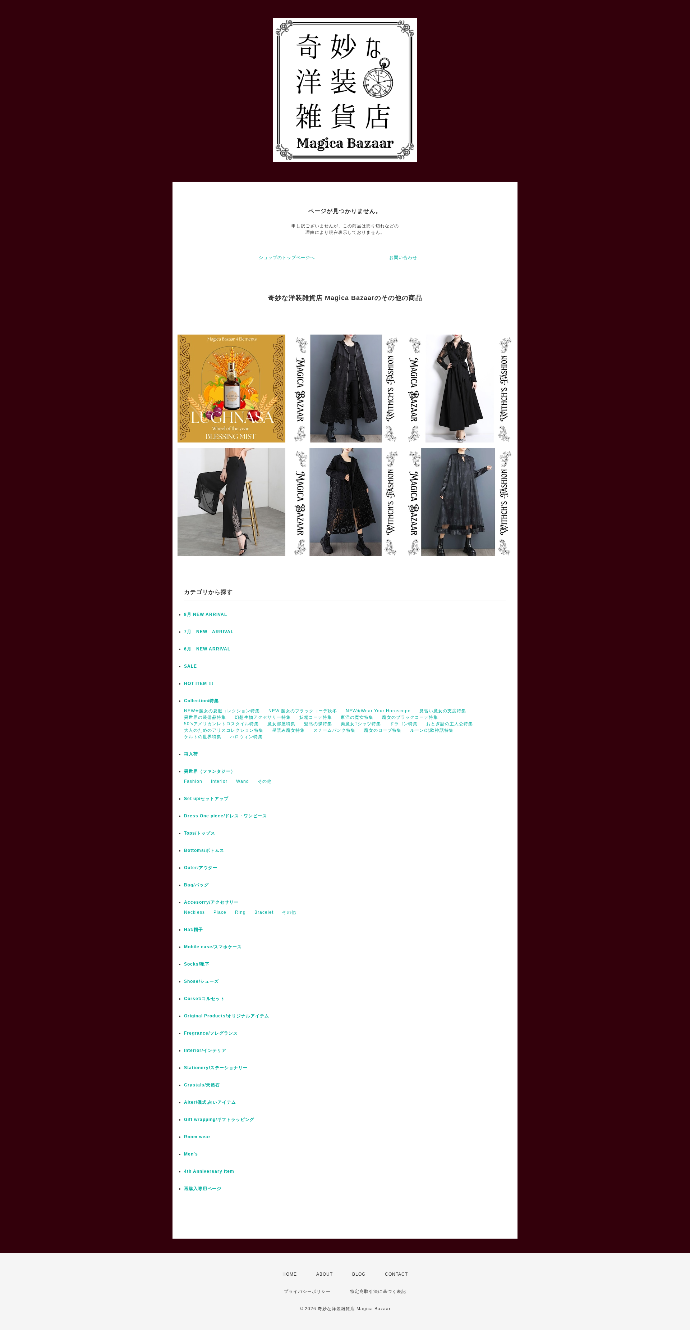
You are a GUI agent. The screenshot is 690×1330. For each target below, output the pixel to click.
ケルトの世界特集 (202, 736)
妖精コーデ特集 (315, 717)
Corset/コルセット (204, 998)
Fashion (193, 781)
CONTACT (396, 1274)
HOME (289, 1274)
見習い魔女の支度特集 (442, 710)
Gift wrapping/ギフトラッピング (219, 1119)
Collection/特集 (201, 700)
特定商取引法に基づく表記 (378, 1291)
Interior (219, 781)
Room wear (197, 1136)
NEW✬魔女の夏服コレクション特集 (222, 710)
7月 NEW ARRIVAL (209, 631)
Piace (219, 912)
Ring (240, 912)
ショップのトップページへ (287, 257)
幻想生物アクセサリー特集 (263, 717)
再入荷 (191, 754)
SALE (190, 666)
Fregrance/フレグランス (211, 1033)
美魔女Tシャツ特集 (361, 723)
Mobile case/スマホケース (213, 946)
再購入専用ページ (202, 1188)
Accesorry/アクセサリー (211, 902)
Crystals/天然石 (202, 1085)
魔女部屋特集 (281, 723)
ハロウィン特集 (246, 736)
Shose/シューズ (201, 981)
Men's (191, 1154)
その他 (265, 781)
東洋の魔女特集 (357, 717)
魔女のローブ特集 (382, 730)
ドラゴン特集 (404, 723)
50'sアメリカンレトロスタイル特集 (221, 723)
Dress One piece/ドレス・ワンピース (225, 815)
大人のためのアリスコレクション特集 (223, 730)
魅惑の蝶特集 (318, 723)
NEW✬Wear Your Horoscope (378, 710)
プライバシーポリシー (307, 1291)
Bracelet (263, 912)
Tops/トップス (199, 833)
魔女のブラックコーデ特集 (410, 717)
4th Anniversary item (209, 1171)
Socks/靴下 (197, 964)
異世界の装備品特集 (205, 717)
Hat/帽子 (193, 929)
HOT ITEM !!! (199, 683)
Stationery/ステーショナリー (216, 1067)
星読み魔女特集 (288, 730)
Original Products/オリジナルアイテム (226, 1015)
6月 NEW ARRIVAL (207, 649)
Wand (242, 781)
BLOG (358, 1274)
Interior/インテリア (205, 1050)
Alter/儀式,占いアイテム (210, 1102)
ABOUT (324, 1274)
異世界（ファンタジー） (209, 771)
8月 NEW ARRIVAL (205, 614)
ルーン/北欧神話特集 (432, 730)
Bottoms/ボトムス (204, 850)
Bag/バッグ (196, 885)
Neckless (194, 912)
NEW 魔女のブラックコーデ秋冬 (302, 710)
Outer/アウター (200, 867)
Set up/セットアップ (206, 798)
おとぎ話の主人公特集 (449, 723)
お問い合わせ (403, 257)
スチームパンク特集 (334, 730)
